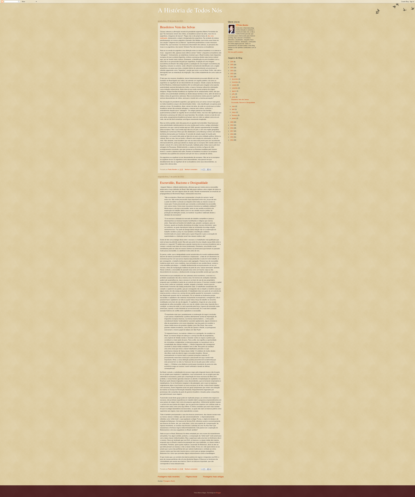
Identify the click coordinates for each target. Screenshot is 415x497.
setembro (235, 88)
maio (233, 106)
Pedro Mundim (243, 25)
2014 (232, 140)
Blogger (218, 493)
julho (233, 94)
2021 (232, 76)
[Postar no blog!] (204, 169)
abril (233, 109)
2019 (232, 125)
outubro (234, 85)
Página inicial (191, 477)
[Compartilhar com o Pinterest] (210, 169)
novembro (235, 82)
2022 (232, 73)
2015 (232, 137)
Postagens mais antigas (213, 477)
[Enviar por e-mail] (202, 169)
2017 (232, 131)
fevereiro (235, 115)
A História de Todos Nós (190, 10)
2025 (232, 64)
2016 (232, 134)
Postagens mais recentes (169, 477)
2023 (232, 70)
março (234, 112)
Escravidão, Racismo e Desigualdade (184, 182)
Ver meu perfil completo (235, 52)
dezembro (235, 79)
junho (234, 97)
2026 (232, 61)
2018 (232, 128)
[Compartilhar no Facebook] (208, 169)
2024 (232, 67)
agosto (234, 91)
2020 (232, 122)
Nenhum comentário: (191, 169)
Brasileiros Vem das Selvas (177, 27)
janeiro (234, 118)
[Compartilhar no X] (206, 169)
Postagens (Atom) (169, 481)
